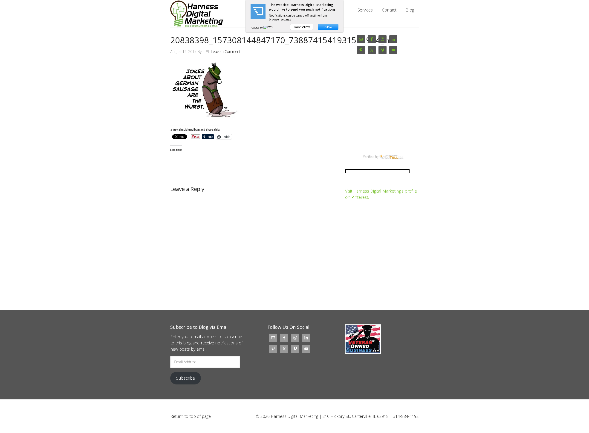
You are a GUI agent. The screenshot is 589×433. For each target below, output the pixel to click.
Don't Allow (302, 27)
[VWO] (268, 27)
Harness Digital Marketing (207, 14)
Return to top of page (190, 416)
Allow (328, 27)
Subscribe (185, 378)
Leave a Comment (225, 51)
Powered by (257, 27)
